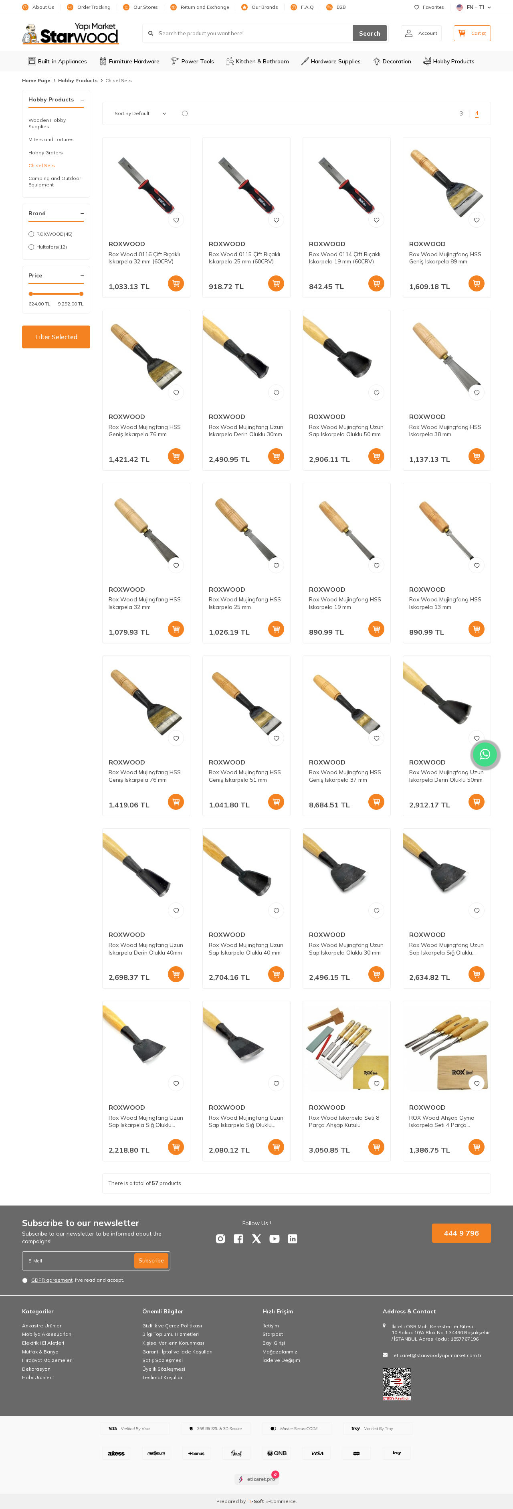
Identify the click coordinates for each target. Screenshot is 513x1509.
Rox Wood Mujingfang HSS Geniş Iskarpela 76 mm (145, 430)
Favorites (433, 7)
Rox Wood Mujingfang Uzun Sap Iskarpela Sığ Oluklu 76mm (446, 949)
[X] (256, 1239)
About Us (43, 7)
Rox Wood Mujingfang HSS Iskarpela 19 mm (345, 603)
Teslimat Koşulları (163, 1377)
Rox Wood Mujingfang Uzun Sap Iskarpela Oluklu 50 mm (346, 430)
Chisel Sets (41, 165)
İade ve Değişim (281, 1360)
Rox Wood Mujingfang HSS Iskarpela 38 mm (445, 430)
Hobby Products (454, 61)
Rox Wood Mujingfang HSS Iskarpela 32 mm (145, 603)
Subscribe (151, 1260)
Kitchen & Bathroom (262, 61)
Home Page (36, 80)
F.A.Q (307, 7)
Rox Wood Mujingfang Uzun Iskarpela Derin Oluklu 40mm (146, 948)
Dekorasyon (36, 1369)
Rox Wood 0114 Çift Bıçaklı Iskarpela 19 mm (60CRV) (344, 258)
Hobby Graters (45, 153)
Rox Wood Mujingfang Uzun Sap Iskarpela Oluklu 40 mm (246, 948)
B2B (341, 7)
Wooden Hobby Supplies (47, 123)
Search (369, 33)
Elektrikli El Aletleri (43, 1343)
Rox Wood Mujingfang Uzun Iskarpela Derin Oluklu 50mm (446, 776)
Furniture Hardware (134, 61)
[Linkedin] (293, 1239)
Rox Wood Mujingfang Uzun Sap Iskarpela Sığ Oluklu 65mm (146, 1121)
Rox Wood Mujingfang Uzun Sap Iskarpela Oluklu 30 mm (346, 948)
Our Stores (145, 7)
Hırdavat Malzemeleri (47, 1360)
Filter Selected (56, 337)
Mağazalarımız (280, 1352)
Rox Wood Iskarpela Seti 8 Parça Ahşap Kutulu (344, 1121)
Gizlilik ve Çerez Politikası (172, 1326)
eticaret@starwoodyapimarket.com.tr (437, 1355)
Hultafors (51, 247)
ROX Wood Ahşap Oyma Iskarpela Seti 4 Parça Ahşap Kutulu (442, 1121)
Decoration (397, 61)
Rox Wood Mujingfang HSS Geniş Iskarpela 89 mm (445, 258)
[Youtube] (275, 1239)
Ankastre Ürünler (41, 1326)
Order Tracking (94, 7)
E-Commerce (280, 1501)
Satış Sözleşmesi (162, 1360)
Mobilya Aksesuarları (46, 1334)
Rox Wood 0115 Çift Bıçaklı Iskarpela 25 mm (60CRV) (244, 258)
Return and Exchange (205, 7)
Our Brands (265, 7)
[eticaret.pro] (256, 1486)
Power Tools (198, 61)
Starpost (273, 1334)
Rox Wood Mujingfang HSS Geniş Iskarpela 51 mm (245, 776)
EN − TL (476, 7)
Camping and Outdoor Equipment (54, 181)
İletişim (271, 1326)
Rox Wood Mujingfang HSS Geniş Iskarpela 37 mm (345, 776)
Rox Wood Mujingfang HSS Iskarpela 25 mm (245, 603)
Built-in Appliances (62, 61)
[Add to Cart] (176, 283)
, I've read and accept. (77, 1280)
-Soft (256, 1501)
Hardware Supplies (336, 61)
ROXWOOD (54, 234)
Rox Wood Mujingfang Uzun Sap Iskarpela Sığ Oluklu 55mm (246, 1121)
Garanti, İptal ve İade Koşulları (177, 1352)
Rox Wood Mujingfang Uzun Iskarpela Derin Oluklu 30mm (246, 430)
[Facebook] (238, 1239)
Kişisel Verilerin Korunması (173, 1343)
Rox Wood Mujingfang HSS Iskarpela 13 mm (445, 603)
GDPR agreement (52, 1280)
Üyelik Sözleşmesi (163, 1369)
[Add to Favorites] (176, 220)
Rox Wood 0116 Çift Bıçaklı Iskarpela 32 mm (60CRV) (144, 258)
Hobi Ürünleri (37, 1377)
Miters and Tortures (51, 139)
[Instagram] (220, 1239)
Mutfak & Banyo (40, 1352)
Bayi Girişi (274, 1343)
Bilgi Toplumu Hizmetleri (170, 1334)
